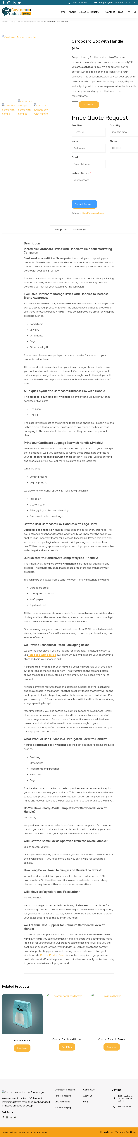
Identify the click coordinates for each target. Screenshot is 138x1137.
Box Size (77, 125)
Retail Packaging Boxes (93, 213)
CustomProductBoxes (52, 955)
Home (62, 11)
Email (75, 157)
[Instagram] (8, 2)
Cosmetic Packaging (65, 1089)
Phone (113, 141)
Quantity (115, 125)
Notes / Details (80, 173)
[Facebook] (3, 2)
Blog (120, 11)
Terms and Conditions (125, 1132)
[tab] (60, 229)
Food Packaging (63, 1107)
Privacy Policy (106, 1132)
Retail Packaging (63, 1095)
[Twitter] (19, 2)
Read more (22, 1048)
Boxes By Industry (89, 11)
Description (60, 229)
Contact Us (89, 1089)
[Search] (134, 12)
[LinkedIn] (14, 2)
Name (75, 141)
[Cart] (128, 11)
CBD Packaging (62, 1101)
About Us (87, 1095)
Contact (110, 11)
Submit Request (84, 204)
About (72, 11)
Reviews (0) (80, 229)
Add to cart (89, 104)
